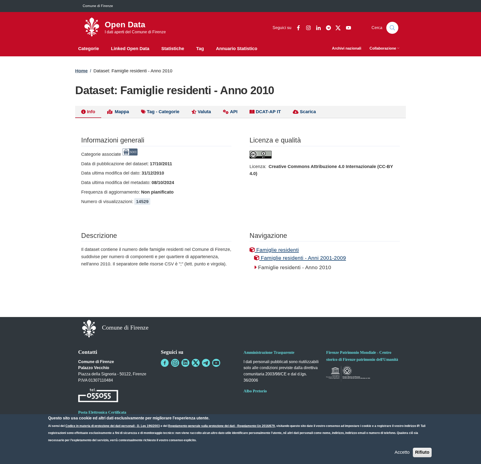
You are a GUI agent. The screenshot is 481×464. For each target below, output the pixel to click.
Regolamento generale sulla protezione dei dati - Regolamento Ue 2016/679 (221, 426)
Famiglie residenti (277, 250)
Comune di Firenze (98, 6)
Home (81, 70)
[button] (385, 48)
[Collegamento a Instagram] (175, 363)
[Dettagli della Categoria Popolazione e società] (130, 154)
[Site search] (392, 28)
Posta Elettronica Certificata (102, 412)
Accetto (402, 452)
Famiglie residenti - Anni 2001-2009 (302, 258)
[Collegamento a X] (196, 363)
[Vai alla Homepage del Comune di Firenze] (89, 328)
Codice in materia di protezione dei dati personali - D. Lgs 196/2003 (112, 426)
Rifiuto (422, 452)
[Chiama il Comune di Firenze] (98, 396)
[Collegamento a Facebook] (165, 363)
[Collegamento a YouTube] (216, 363)
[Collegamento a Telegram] (206, 363)
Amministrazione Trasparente (269, 352)
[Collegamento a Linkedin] (185, 363)
